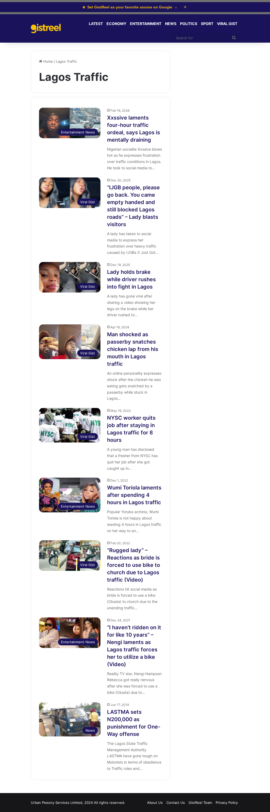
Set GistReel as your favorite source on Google (129, 7)
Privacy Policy (227, 802)
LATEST (96, 23)
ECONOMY (116, 23)
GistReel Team (200, 802)
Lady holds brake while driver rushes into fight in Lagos (131, 279)
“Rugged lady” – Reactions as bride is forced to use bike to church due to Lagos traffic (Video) (133, 565)
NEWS (170, 23)
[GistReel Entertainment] (46, 28)
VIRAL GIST (227, 23)
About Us (155, 802)
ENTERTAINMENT (145, 23)
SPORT (207, 23)
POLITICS (188, 23)
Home (47, 61)
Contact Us (175, 802)
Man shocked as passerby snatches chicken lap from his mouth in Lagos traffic (132, 349)
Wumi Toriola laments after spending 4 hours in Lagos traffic (134, 495)
